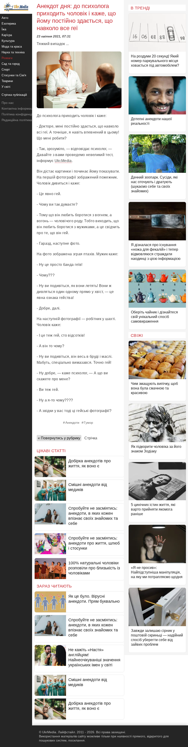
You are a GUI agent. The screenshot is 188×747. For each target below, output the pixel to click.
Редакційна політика (17, 120)
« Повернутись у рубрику (59, 438)
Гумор (88, 422)
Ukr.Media (63, 161)
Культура (8, 41)
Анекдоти (72, 422)
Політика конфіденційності (21, 114)
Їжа (4, 29)
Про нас (8, 103)
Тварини (7, 81)
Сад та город (11, 63)
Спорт (6, 69)
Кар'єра (7, 35)
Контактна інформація (18, 108)
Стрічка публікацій (14, 95)
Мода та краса (12, 46)
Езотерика (9, 23)
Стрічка (90, 438)
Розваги (7, 58)
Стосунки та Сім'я (14, 75)
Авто (5, 18)
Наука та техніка (13, 52)
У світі (6, 86)
